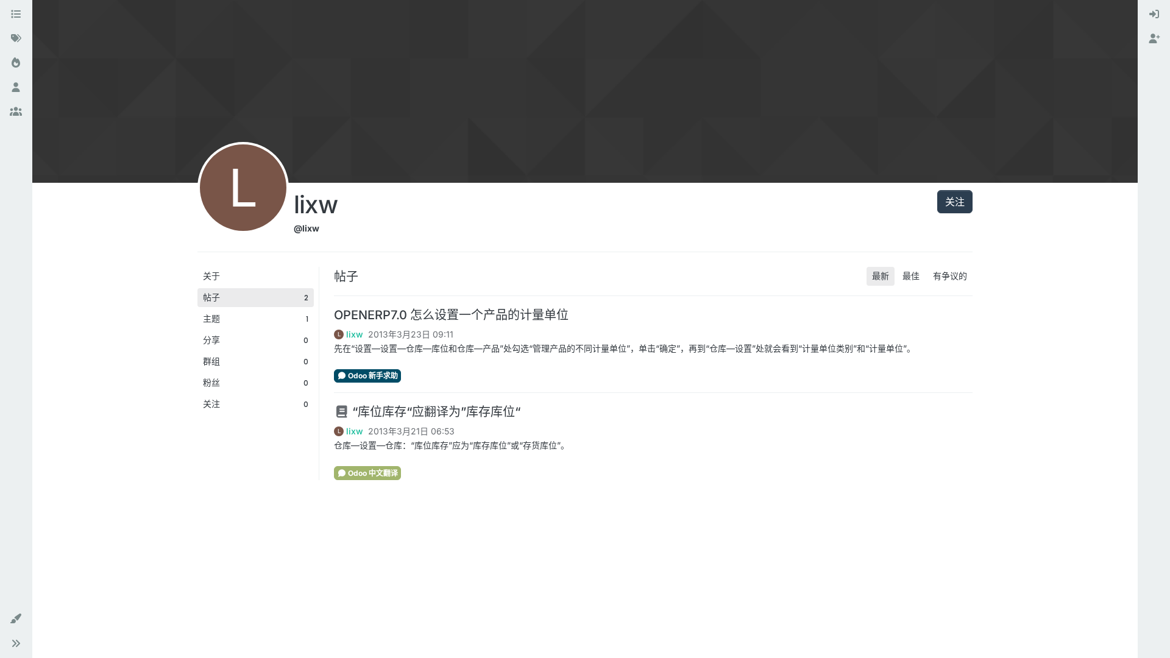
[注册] (1154, 39)
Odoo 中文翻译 (372, 473)
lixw (354, 334)
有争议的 (950, 276)
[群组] (16, 112)
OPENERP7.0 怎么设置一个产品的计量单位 (451, 315)
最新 (880, 276)
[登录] (1154, 14)
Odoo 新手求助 (372, 375)
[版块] (16, 14)
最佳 (911, 276)
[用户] (16, 87)
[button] (16, 619)
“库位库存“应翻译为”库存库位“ (434, 412)
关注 (955, 202)
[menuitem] (1154, 14)
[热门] (16, 63)
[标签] (16, 39)
